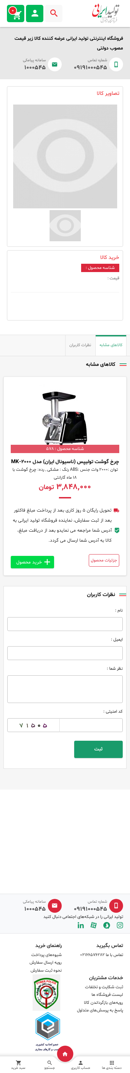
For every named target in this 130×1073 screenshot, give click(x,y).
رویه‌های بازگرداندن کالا (103, 1003)
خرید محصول (29, 562)
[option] (65, 156)
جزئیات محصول (104, 560)
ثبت (98, 749)
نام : (119, 610)
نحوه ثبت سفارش (46, 970)
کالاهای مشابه (110, 345)
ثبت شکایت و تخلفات (104, 987)
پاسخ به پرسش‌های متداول (100, 1010)
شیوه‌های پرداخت (46, 955)
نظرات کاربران (80, 345)
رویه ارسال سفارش (45, 962)
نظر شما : (115, 669)
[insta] (120, 925)
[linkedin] (81, 925)
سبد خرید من (13, 11)
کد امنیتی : (113, 712)
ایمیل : (117, 640)
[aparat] (93, 925)
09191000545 (90, 68)
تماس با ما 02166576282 (101, 955)
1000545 (35, 68)
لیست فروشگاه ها (107, 995)
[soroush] (106, 925)
